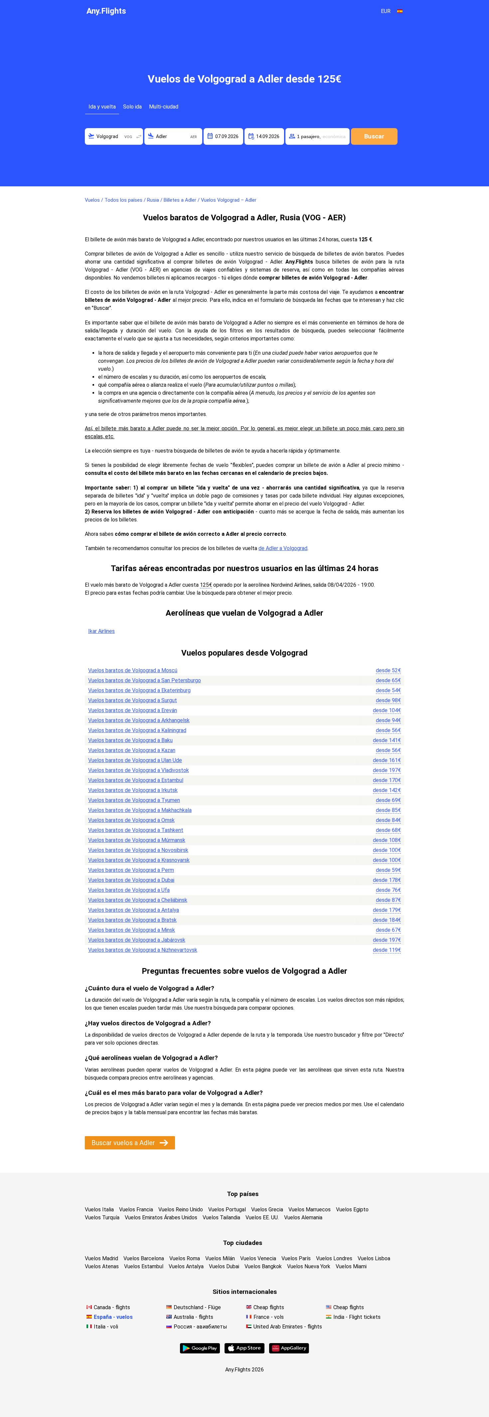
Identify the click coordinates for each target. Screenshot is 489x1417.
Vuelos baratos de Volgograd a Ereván (132, 710)
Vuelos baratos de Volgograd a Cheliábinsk (137, 900)
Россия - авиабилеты (200, 1326)
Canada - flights (112, 1307)
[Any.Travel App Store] (244, 1351)
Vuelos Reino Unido (180, 1209)
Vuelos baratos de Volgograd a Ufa (129, 890)
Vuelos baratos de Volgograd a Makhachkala (140, 810)
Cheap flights (268, 1307)
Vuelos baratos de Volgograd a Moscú (132, 670)
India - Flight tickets (357, 1317)
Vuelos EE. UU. (262, 1217)
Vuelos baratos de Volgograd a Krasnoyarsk (139, 860)
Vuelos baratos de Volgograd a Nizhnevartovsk (142, 950)
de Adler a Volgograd (282, 548)
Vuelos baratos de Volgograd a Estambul (135, 780)
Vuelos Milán (220, 1258)
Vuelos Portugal (227, 1209)
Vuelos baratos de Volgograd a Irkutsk (133, 790)
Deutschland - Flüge (197, 1307)
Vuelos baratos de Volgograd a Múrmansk (136, 840)
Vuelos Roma (184, 1258)
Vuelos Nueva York (308, 1266)
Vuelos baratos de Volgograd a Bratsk (132, 920)
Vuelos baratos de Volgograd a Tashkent (135, 830)
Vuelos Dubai (224, 1266)
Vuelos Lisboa (374, 1258)
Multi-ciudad (163, 106)
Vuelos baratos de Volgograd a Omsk (131, 820)
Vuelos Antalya (186, 1266)
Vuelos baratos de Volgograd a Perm (131, 870)
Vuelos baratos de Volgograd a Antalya (133, 910)
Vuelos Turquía (102, 1217)
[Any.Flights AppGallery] (289, 1351)
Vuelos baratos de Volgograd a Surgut (132, 700)
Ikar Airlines (101, 631)
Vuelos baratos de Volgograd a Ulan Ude (135, 760)
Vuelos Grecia (267, 1209)
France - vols (268, 1317)
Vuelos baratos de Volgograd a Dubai (131, 880)
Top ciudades (242, 1243)
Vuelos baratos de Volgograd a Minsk (131, 930)
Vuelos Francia (136, 1209)
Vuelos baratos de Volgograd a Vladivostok (138, 770)
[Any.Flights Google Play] (200, 1351)
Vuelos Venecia (258, 1258)
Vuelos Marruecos (309, 1209)
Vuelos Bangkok (263, 1266)
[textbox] (114, 136)
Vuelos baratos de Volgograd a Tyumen (134, 800)
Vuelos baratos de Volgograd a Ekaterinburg (139, 690)
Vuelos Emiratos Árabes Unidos (161, 1217)
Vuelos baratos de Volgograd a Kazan (131, 750)
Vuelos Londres (334, 1258)
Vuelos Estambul (143, 1266)
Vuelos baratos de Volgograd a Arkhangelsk (139, 720)
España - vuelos (113, 1317)
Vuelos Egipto (352, 1209)
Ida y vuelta (102, 106)
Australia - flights (193, 1317)
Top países (242, 1194)
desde (388, 670)
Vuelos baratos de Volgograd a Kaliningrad (137, 730)
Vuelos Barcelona (143, 1258)
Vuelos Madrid (101, 1258)
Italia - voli (106, 1326)
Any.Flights (106, 11)
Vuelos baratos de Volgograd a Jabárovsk (136, 940)
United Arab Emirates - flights (287, 1326)
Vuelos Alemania (303, 1217)
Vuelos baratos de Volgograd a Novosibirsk (138, 850)
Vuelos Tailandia (221, 1217)
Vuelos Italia (99, 1209)
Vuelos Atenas (102, 1266)
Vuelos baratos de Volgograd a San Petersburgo (144, 680)
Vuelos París (296, 1258)
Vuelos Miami (351, 1266)
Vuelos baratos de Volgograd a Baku (130, 740)
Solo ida (132, 106)
